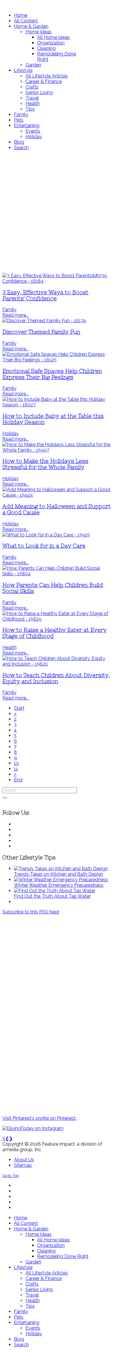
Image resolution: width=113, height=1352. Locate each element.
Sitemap (23, 1165)
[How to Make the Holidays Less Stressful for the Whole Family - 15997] (56, 450)
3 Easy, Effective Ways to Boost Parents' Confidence (45, 295)
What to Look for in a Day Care (43, 546)
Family (9, 309)
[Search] (4, 797)
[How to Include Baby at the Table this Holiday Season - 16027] (56, 405)
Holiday (10, 433)
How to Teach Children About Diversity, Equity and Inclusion (56, 678)
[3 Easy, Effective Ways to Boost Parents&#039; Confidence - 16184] (56, 281)
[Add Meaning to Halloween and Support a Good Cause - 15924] (56, 495)
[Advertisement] (56, 211)
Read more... (15, 315)
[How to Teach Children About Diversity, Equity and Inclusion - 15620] (56, 664)
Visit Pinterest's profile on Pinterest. (39, 1118)
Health (9, 647)
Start (19, 708)
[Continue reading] (61, 868)
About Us (24, 1159)
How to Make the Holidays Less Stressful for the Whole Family (45, 464)
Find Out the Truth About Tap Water (52, 896)
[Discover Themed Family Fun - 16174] (44, 320)
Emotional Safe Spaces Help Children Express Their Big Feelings (52, 374)
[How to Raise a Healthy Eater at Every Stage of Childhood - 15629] (56, 619)
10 (16, 763)
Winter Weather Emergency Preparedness (58, 885)
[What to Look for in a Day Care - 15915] (46, 535)
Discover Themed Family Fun (41, 332)
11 (16, 768)
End (18, 780)
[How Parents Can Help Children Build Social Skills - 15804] (56, 573)
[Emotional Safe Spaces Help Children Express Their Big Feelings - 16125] (56, 360)
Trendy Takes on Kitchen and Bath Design (58, 874)
